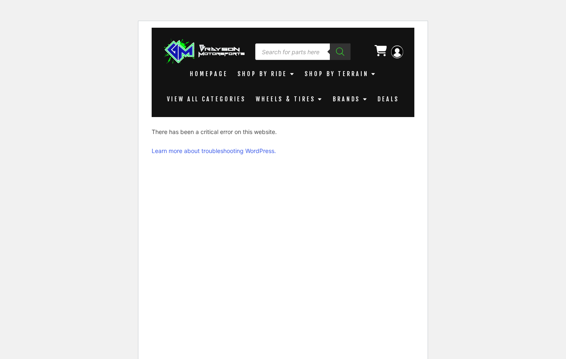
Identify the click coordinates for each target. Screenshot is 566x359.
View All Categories (206, 99)
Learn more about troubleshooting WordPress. (214, 150)
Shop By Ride (262, 73)
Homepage (208, 73)
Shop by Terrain (337, 73)
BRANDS (346, 99)
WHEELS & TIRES (285, 99)
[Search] (340, 51)
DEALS (388, 99)
